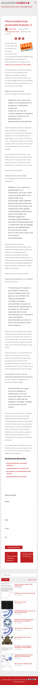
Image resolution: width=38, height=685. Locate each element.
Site (6, 537)
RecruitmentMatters (7, 679)
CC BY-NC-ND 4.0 (22, 679)
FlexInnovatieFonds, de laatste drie (18, 468)
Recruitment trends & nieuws (10, 6)
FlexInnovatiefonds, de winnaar (16, 476)
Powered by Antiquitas (19, 682)
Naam (7, 520)
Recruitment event (26, 6)
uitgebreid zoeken (32, 579)
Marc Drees (12, 29)
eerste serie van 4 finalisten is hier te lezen (18, 64)
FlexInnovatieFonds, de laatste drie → (27, 556)
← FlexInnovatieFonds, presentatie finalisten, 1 (12, 557)
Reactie (7, 501)
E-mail (7, 528)
